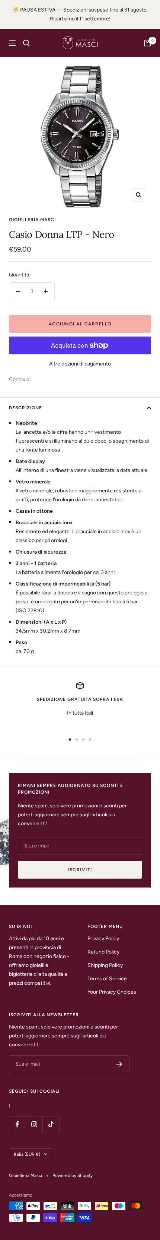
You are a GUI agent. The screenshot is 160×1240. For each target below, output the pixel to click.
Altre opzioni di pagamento (80, 364)
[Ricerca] (26, 43)
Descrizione (25, 407)
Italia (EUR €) (27, 1154)
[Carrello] (147, 43)
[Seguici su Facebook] (17, 1124)
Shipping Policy (105, 965)
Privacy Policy (103, 938)
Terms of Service (107, 978)
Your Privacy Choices (111, 992)
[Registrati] (119, 1064)
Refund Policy (103, 952)
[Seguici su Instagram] (34, 1124)
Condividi (20, 379)
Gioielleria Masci (32, 219)
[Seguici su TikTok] (50, 1124)
